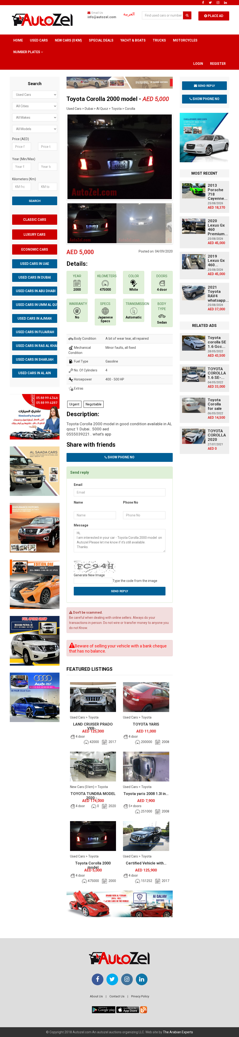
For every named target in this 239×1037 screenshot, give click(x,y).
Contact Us (116, 996)
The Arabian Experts (178, 1032)
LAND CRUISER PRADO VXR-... (93, 726)
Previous (59, 155)
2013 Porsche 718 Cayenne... (218, 192)
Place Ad (215, 16)
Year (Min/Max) (23, 159)
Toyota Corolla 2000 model (93, 865)
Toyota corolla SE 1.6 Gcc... (217, 342)
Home (18, 40)
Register (218, 64)
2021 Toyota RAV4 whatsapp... (218, 294)
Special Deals (101, 40)
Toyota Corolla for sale (215, 404)
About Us (96, 996)
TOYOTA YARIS (146, 724)
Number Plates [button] (27, 52)
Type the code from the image (134, 581)
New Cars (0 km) (68, 40)
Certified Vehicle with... (146, 863)
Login (198, 64)
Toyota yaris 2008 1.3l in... (146, 794)
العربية (129, 14)
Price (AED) (20, 139)
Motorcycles (185, 40)
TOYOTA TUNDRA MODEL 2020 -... (93, 796)
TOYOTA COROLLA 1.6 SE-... (217, 373)
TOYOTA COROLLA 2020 (217, 435)
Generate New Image (89, 575)
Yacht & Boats (133, 40)
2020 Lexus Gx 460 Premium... (218, 227)
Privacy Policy (140, 996)
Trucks (159, 40)
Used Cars (39, 40)
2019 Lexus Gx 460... (216, 260)
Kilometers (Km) (24, 179)
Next (179, 155)
